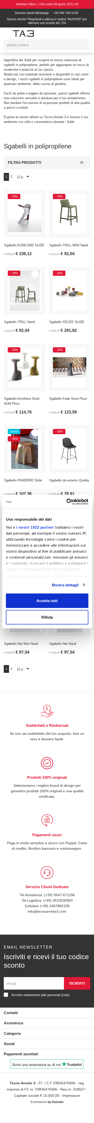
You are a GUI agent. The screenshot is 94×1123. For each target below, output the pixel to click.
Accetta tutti (47, 601)
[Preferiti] (35, 202)
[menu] (6, 33)
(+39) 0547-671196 (59, 905)
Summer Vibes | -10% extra (47, 4)
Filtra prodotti (24, 167)
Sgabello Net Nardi (63, 649)
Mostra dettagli (65, 585)
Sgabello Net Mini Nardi (22, 649)
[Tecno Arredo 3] (23, 33)
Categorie (13, 1043)
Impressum (72, 1106)
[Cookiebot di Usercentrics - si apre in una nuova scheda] (67, 501)
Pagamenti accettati (22, 1064)
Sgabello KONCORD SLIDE (24, 250)
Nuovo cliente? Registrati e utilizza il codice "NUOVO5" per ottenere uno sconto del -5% (47, 21)
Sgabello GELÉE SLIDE (66, 327)
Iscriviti (77, 993)
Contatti (11, 1023)
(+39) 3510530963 (58, 910)
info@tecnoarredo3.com (47, 921)
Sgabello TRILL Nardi (20, 327)
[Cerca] (81, 44)
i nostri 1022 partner (35, 527)
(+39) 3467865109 (55, 916)
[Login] (59, 33)
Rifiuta (47, 617)
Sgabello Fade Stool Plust (69, 403)
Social (9, 1054)
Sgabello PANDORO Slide (23, 485)
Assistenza (14, 1033)
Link (70, 1005)
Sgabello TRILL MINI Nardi (69, 250)
